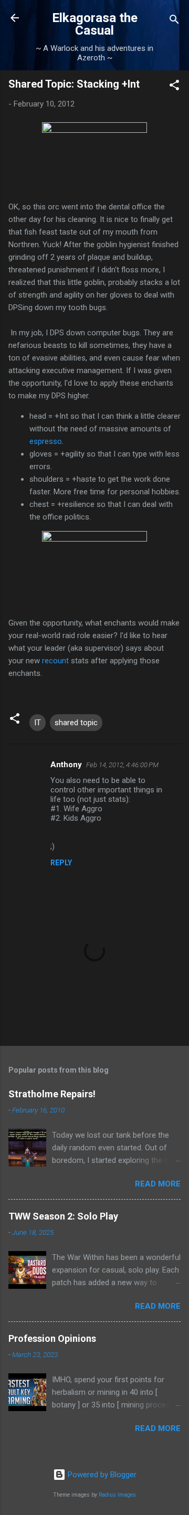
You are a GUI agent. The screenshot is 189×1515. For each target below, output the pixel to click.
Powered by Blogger (101, 1474)
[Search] (174, 21)
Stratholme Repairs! (52, 1093)
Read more (158, 1184)
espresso (45, 441)
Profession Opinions (52, 1338)
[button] (174, 87)
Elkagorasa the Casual (95, 24)
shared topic (76, 722)
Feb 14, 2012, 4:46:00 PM (122, 765)
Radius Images (117, 1494)
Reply (61, 863)
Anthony (66, 764)
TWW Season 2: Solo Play (63, 1216)
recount (56, 660)
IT (37, 722)
